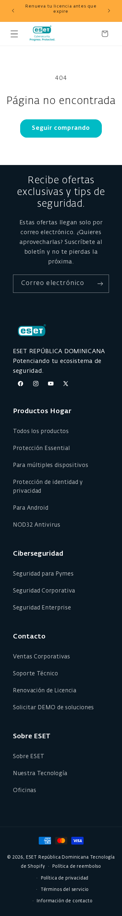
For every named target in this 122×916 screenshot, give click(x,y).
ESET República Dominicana (57, 857)
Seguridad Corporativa (44, 591)
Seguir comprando (61, 128)
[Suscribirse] (100, 284)
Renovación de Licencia (44, 691)
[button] (14, 33)
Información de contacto (64, 901)
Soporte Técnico (35, 674)
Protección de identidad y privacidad (48, 487)
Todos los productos (41, 431)
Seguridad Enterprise (42, 608)
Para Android (30, 508)
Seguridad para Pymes (43, 574)
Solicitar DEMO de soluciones (53, 708)
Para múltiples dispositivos (50, 465)
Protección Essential (41, 448)
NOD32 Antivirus (37, 525)
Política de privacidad (64, 878)
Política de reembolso (76, 866)
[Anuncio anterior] (13, 11)
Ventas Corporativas (41, 657)
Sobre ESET (29, 756)
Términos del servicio (65, 890)
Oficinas (24, 790)
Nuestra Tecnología (40, 773)
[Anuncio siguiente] (109, 11)
